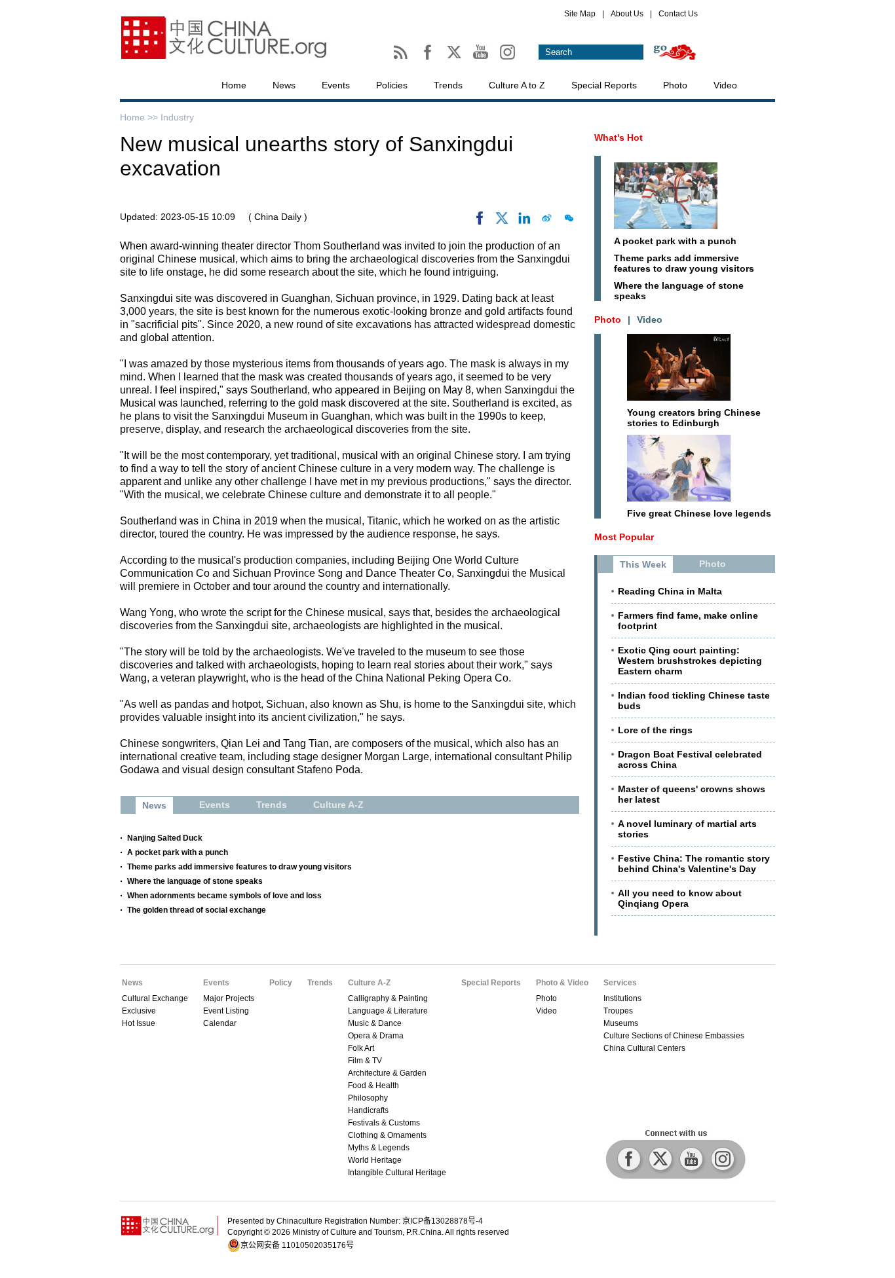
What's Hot (618, 137)
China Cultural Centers (644, 1048)
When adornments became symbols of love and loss (224, 895)
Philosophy (368, 1098)
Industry (177, 117)
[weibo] (546, 221)
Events (336, 85)
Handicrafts (368, 1110)
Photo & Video (562, 982)
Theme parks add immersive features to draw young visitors (239, 866)
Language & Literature (388, 1010)
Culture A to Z (517, 85)
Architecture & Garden (387, 1073)
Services (620, 982)
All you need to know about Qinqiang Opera (680, 898)
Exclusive (139, 1010)
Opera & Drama (376, 1035)
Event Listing (226, 1010)
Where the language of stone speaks (195, 881)
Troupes (618, 1010)
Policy (280, 982)
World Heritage (375, 1160)
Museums (620, 1023)
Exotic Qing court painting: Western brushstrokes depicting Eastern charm (690, 660)
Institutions (622, 998)
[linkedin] (524, 221)
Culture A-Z (369, 982)
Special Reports (604, 85)
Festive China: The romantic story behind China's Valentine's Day (694, 863)
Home (233, 85)
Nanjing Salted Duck (164, 838)
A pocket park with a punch (177, 852)
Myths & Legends (378, 1147)
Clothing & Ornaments (387, 1135)
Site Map (580, 13)
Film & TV (365, 1060)
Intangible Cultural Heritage (397, 1172)
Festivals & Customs (384, 1122)
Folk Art (361, 1048)
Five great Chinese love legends (699, 513)
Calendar (220, 1023)
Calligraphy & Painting (388, 998)
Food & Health (373, 1085)
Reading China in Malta (670, 591)
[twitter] (502, 221)
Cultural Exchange (155, 998)
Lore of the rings (655, 730)
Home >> (140, 117)
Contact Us (678, 13)
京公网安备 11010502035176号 (297, 1245)
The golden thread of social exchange (196, 910)
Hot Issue (138, 1023)
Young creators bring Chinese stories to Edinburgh (694, 417)
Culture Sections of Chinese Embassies (673, 1035)
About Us (627, 13)
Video (725, 85)
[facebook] (479, 221)
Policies (392, 85)
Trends (448, 85)
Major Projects (228, 998)
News (284, 85)
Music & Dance (375, 1023)
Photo (675, 85)
